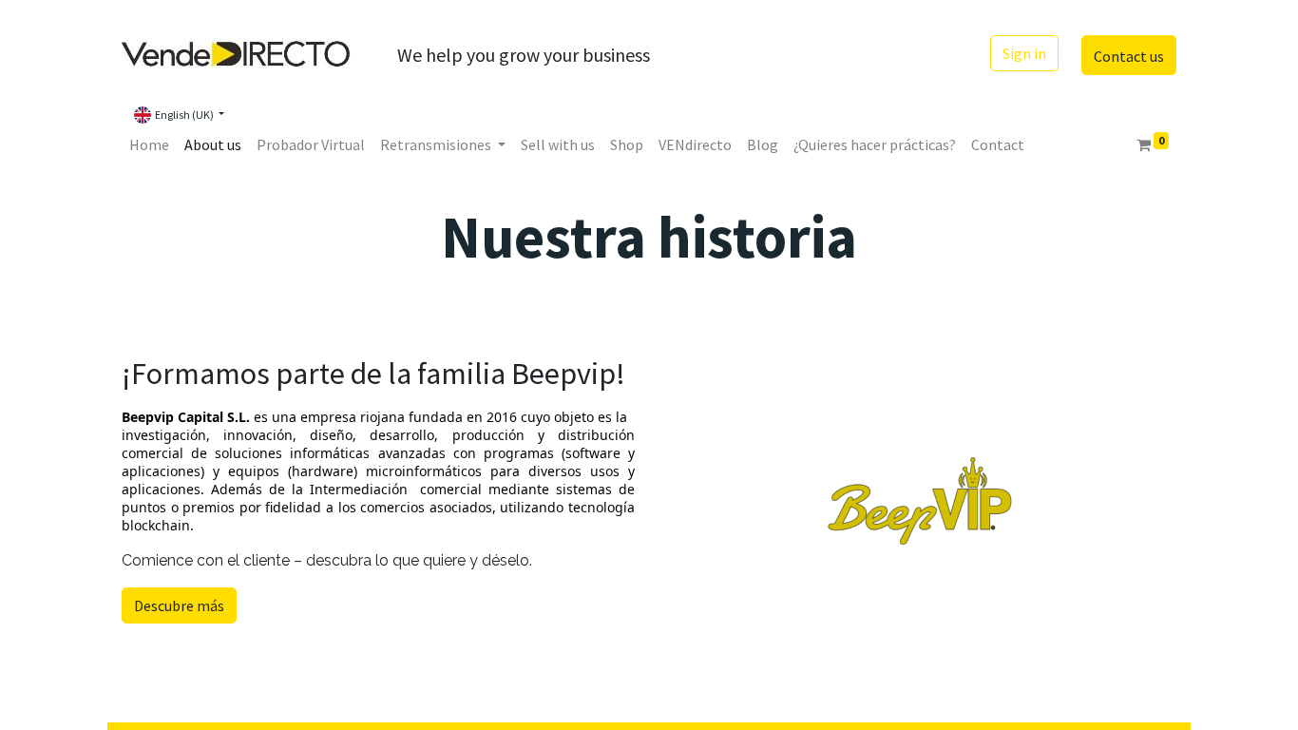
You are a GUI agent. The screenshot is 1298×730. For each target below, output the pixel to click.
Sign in (1024, 53)
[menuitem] (149, 144)
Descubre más (179, 605)
